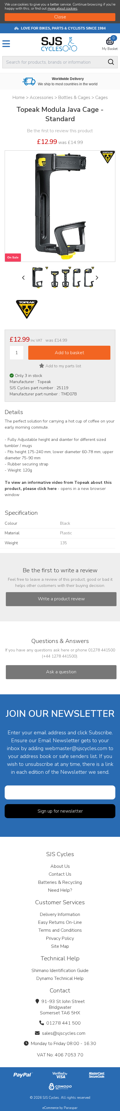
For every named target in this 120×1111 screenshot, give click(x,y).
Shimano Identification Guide (60, 970)
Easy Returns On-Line (60, 922)
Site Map (60, 946)
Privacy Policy (60, 938)
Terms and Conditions (60, 930)
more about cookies (62, 8)
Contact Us (60, 874)
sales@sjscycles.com (63, 1033)
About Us (60, 866)
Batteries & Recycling (60, 882)
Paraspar (70, 1108)
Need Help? (60, 890)
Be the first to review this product (60, 130)
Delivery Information (60, 914)
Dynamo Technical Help (60, 978)
